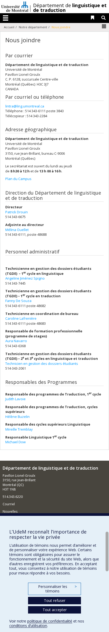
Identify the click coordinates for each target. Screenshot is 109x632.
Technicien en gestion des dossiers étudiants (41, 363)
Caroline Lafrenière (21, 318)
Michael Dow (15, 442)
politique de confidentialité (49, 621)
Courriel (9, 504)
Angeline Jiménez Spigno (25, 278)
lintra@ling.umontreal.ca (24, 106)
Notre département (33, 27)
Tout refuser (54, 600)
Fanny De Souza (18, 300)
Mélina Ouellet (17, 229)
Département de (70, 7)
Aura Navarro (16, 340)
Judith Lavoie (15, 399)
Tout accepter (55, 609)
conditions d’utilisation (28, 625)
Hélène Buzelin (17, 416)
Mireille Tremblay (19, 429)
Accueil (9, 27)
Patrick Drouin (16, 212)
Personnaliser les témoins (57, 589)
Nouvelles (10, 511)
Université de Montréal (14, 6)
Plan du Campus (18, 178)
